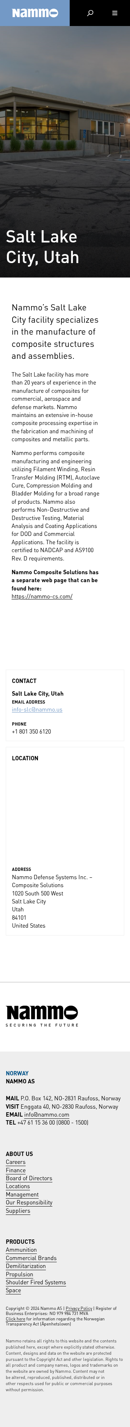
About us (19, 1153)
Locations (18, 1185)
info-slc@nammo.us (37, 708)
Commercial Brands (31, 1257)
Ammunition (21, 1249)
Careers (16, 1161)
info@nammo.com (46, 1113)
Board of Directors (29, 1177)
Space (13, 1289)
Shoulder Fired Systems (36, 1281)
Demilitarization (26, 1265)
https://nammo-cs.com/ (42, 595)
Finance (16, 1169)
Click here (15, 1318)
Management (22, 1193)
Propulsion (19, 1273)
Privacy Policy (79, 1307)
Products (20, 1241)
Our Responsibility (29, 1201)
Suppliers (18, 1210)
